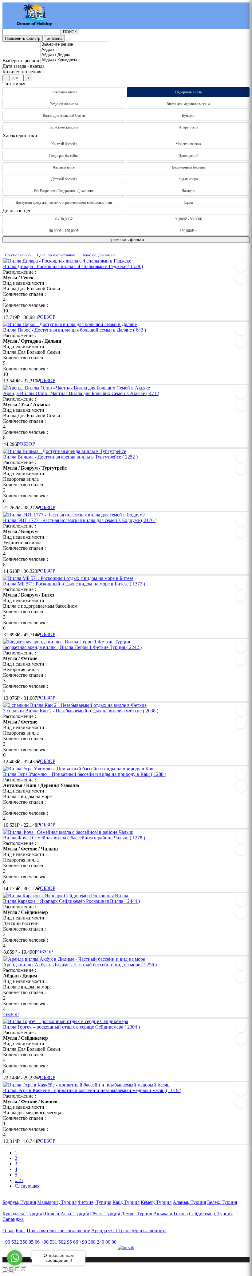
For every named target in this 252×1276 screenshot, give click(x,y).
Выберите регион (20, 60)
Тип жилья (13, 83)
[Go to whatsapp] (14, 1258)
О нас (8, 1230)
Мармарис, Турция (57, 1202)
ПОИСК (70, 32)
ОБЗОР (47, 317)
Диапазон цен (17, 210)
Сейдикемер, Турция (211, 1213)
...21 (19, 1180)
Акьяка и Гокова (170, 1213)
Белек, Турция (222, 1202)
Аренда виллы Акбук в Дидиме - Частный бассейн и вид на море (80, 964)
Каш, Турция (126, 1202)
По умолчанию (18, 255)
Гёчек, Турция (105, 1213)
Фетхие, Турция (94, 1202)
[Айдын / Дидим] (75, 55)
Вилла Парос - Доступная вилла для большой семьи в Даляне (74, 329)
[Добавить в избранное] (240, 266)
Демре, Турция (136, 1213)
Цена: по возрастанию (56, 255)
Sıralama (54, 38)
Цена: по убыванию (98, 255)
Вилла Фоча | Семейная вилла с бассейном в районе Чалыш (74, 837)
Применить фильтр (22, 38)
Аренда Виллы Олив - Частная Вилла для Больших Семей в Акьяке (81, 393)
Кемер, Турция (156, 1202)
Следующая (27, 1185)
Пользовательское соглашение (58, 1230)
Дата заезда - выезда (23, 66)
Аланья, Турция (189, 1202)
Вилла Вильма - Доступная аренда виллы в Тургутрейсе (70, 456)
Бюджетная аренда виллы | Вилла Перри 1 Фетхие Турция (72, 647)
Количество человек (23, 71)
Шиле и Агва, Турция (66, 1213)
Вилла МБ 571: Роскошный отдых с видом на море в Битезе (74, 583)
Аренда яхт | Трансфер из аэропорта (129, 1230)
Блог (21, 1230)
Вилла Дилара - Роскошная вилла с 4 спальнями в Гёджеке (73, 266)
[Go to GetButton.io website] (15, 1270)
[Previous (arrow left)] (4, 1272)
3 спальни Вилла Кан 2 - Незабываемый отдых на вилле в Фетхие (80, 710)
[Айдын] (75, 49)
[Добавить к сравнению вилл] (240, 278)
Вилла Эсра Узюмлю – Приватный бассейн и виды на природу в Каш (84, 774)
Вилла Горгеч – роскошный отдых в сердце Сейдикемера (71, 1026)
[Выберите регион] (75, 44)
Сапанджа (13, 1219)
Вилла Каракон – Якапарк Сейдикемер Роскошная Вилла (71, 901)
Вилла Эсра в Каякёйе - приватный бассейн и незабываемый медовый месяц (92, 1090)
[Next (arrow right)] (11, 1272)
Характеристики (19, 135)
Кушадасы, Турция (22, 1213)
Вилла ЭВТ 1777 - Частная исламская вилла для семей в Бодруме (79, 520)
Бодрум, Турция (19, 1202)
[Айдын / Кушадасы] (75, 60)
